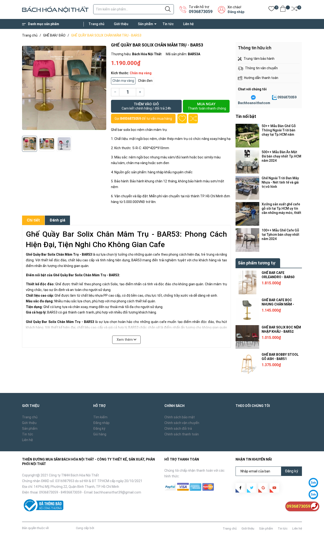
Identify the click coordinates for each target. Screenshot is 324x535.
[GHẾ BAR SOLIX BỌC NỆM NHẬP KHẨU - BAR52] (247, 337)
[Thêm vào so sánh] (193, 118)
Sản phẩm (145, 24)
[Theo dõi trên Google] (263, 488)
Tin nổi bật (246, 116)
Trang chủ (96, 24)
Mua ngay (207, 106)
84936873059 (130, 118)
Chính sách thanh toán (181, 434)
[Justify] (168, 9)
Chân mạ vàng (123, 81)
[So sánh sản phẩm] (294, 10)
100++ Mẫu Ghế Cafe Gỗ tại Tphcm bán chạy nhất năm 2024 (280, 234)
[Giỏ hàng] (283, 10)
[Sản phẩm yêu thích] (271, 10)
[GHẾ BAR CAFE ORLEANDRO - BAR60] (247, 282)
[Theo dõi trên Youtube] (274, 488)
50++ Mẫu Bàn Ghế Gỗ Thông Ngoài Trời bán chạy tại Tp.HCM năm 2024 (279, 130)
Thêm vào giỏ (146, 106)
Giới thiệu (121, 24)
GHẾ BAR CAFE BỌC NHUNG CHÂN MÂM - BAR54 (278, 304)
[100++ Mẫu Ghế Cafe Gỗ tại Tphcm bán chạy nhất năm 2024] (247, 240)
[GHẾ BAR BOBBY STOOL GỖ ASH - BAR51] (247, 364)
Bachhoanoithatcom (254, 103)
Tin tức (168, 24)
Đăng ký (99, 428)
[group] (64, 88)
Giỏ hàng (99, 434)
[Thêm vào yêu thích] (182, 118)
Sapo (98, 528)
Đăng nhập (235, 12)
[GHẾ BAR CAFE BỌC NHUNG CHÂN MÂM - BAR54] (247, 310)
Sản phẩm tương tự (256, 262)
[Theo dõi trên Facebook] (240, 488)
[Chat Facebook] (253, 97)
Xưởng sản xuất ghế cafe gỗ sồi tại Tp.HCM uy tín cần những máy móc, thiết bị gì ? (281, 208)
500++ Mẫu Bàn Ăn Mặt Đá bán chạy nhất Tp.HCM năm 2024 (281, 156)
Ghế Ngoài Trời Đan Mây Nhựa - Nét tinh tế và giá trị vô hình (280, 182)
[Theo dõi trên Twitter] (251, 488)
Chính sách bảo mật (179, 417)
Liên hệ (188, 24)
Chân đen (145, 81)
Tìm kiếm (100, 417)
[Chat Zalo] (274, 97)
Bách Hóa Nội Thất (62, 528)
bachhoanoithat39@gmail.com (117, 492)
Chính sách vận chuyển (181, 423)
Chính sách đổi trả (178, 428)
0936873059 (201, 11)
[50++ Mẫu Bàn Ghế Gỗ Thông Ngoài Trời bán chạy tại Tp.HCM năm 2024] (247, 136)
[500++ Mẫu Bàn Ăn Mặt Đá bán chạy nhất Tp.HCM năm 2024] (247, 162)
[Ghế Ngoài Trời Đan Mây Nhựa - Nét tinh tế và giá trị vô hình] (247, 188)
